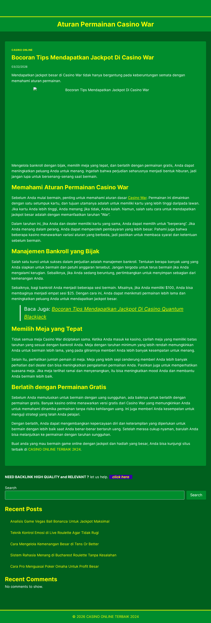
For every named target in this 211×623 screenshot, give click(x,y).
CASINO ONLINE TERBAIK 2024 (112, 617)
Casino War (137, 198)
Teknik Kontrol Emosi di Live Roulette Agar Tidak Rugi (54, 533)
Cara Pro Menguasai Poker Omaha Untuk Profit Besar (54, 566)
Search (10, 488)
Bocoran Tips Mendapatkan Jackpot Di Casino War (83, 57)
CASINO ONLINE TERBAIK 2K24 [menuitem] (54, 449)
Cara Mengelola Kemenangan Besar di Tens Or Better (54, 544)
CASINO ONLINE (22, 49)
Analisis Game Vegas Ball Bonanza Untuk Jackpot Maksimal (59, 521)
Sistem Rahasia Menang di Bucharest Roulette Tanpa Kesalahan (63, 555)
